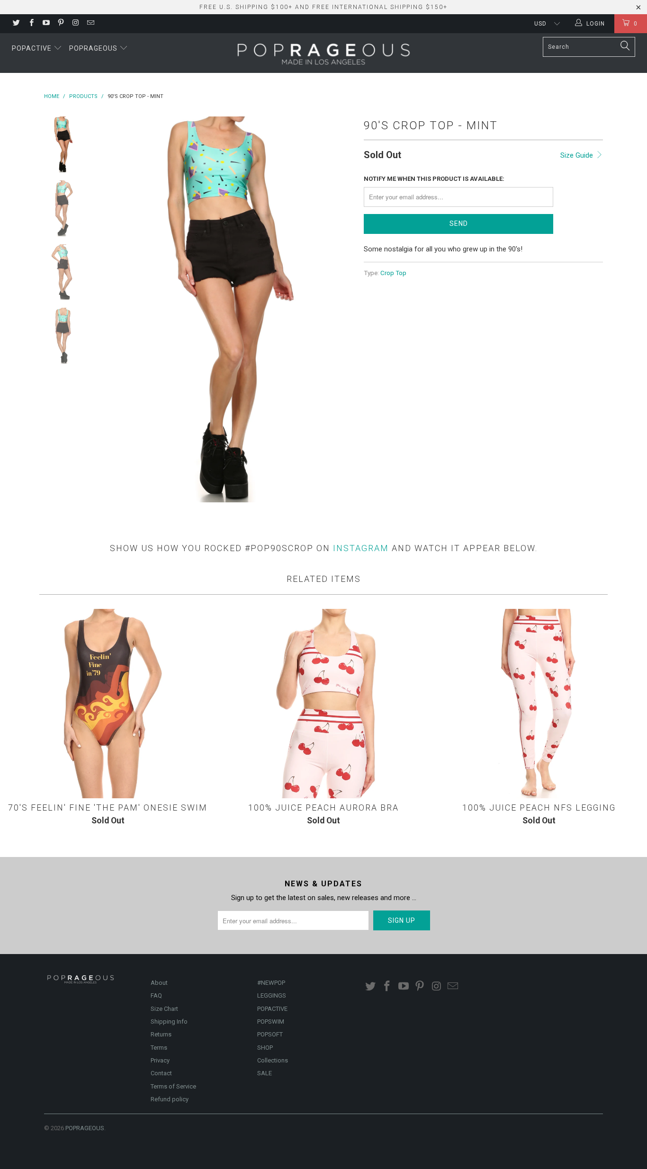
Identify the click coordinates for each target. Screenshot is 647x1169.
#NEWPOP (271, 982)
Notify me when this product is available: (434, 178)
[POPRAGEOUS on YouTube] (46, 23)
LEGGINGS (271, 995)
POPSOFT (270, 1034)
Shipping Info (169, 1021)
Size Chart (164, 1008)
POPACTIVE (272, 1008)
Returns (161, 1034)
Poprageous (94, 48)
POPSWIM (270, 1021)
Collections (272, 1060)
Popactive (33, 48)
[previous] (110, 309)
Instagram (361, 548)
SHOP (265, 1047)
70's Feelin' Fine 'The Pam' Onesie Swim (107, 703)
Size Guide (577, 155)
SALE (264, 1073)
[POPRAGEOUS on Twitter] (16, 23)
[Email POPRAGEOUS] (90, 23)
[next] (340, 309)
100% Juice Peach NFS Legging (539, 703)
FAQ (156, 995)
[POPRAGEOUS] (323, 53)
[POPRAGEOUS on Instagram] (75, 23)
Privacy (160, 1060)
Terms (159, 1047)
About (159, 982)
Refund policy (170, 1099)
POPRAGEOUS (84, 1128)
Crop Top (393, 273)
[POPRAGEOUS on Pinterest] (60, 23)
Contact (161, 1073)
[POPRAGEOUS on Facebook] (31, 23)
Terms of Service (173, 1086)
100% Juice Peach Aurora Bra (323, 703)
